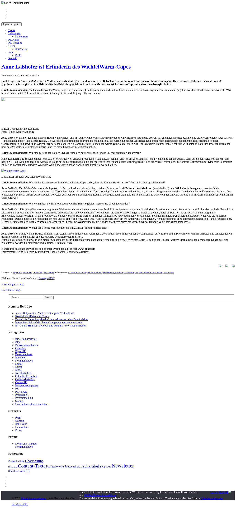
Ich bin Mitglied (219, 492)
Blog (18, 341)
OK (86, 495)
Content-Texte (31, 466)
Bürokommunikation (26, 345)
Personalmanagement (26, 385)
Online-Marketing (25, 379)
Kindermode (108, 272)
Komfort (119, 272)
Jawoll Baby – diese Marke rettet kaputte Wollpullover (44, 313)
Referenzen (21, 36)
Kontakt (12, 58)
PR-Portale (21, 391)
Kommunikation (24, 360)
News (11, 45)
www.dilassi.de (86, 248)
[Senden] (232, 267)
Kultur (18, 363)
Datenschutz (22, 427)
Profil (18, 55)
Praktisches (168, 272)
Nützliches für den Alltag (150, 272)
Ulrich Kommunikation (33, 498)
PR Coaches (15, 42)
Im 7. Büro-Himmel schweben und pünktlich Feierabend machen (50, 325)
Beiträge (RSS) (47, 278)
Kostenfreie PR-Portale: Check (32, 316)
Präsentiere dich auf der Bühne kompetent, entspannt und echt (49, 322)
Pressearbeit (21, 394)
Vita (10, 52)
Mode (18, 369)
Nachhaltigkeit (131, 272)
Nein (90, 495)
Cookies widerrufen (212, 498)
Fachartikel (89, 466)
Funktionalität (95, 272)
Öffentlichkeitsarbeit (26, 376)
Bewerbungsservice (26, 338)
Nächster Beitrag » (11, 290)
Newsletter (123, 466)
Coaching (20, 348)
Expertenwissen (23, 354)
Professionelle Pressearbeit (63, 466)
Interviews (21, 48)
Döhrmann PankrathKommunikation (26, 445)
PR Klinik (13, 39)
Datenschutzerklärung (105, 495)
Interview (27, 272)
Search (48, 297)
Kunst (18, 366)
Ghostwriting (34, 461)
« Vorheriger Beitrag (12, 284)
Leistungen (14, 33)
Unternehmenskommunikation (31, 404)
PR (45, 272)
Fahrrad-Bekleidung (77, 272)
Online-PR (38, 272)
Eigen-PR (17, 272)
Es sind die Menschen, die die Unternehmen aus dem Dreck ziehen (51, 319)
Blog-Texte (105, 466)
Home (11, 30)
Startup (50, 272)
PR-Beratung (12, 467)
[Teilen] (219, 267)
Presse (18, 430)
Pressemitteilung (24, 397)
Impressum (21, 423)
